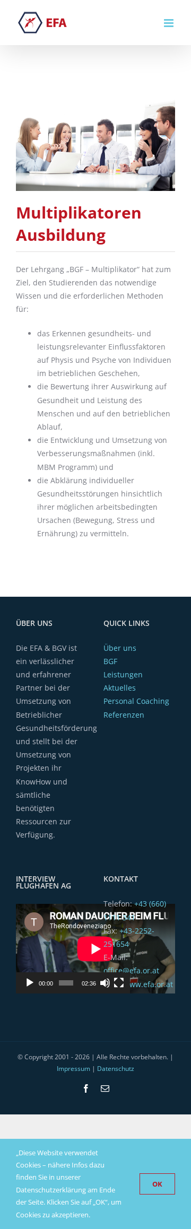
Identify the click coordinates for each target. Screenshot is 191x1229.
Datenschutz (115, 1068)
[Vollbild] (119, 983)
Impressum (73, 1068)
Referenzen (123, 715)
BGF (110, 661)
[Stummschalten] (105, 983)
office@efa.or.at (131, 970)
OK (157, 1184)
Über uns (119, 648)
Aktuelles (119, 688)
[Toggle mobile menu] (169, 23)
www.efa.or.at (148, 984)
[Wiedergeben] (29, 983)
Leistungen (123, 674)
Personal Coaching (136, 701)
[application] (73, 948)
